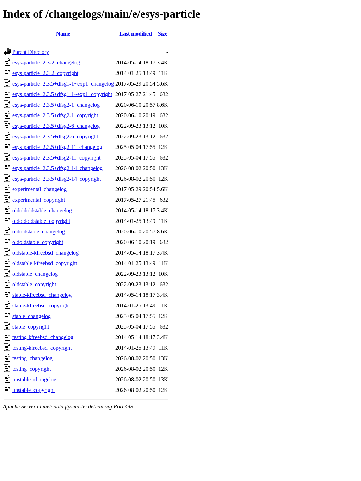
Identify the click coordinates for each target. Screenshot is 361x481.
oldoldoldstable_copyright (41, 221)
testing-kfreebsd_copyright (42, 348)
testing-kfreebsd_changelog (42, 337)
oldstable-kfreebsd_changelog (45, 253)
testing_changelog (32, 358)
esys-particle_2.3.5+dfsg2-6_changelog (56, 126)
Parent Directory (30, 52)
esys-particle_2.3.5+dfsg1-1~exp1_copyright (62, 94)
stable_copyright (30, 327)
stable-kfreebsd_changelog (42, 295)
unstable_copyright (33, 390)
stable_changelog (31, 316)
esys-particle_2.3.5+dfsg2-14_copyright (56, 179)
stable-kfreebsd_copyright (41, 305)
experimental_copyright (38, 200)
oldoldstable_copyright (37, 242)
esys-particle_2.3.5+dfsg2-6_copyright (55, 136)
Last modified (135, 34)
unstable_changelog (34, 379)
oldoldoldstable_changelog (42, 210)
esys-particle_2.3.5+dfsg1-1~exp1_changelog (63, 84)
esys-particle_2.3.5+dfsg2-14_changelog (57, 168)
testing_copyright (31, 369)
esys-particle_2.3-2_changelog (46, 62)
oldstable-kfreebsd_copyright (44, 263)
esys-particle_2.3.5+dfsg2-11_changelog (57, 147)
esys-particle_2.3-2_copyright (45, 73)
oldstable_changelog (35, 274)
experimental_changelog (39, 189)
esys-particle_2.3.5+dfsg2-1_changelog (56, 105)
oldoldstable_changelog (38, 232)
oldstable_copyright (34, 284)
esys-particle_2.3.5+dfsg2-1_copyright (55, 115)
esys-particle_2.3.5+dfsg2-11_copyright (56, 158)
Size (162, 34)
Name (63, 34)
